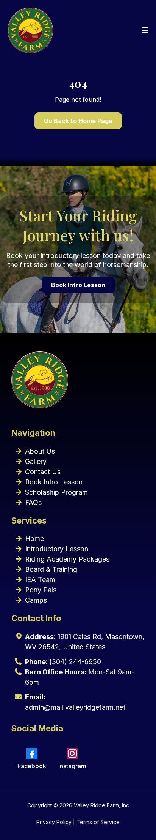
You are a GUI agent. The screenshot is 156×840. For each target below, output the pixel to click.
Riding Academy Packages (67, 559)
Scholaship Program (56, 492)
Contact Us (43, 472)
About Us (40, 451)
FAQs (33, 502)
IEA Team (40, 580)
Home (34, 539)
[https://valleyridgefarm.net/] (30, 30)
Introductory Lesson (56, 549)
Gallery (36, 461)
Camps (36, 600)
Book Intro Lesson (54, 482)
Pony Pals (40, 590)
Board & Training (51, 569)
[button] (143, 30)
